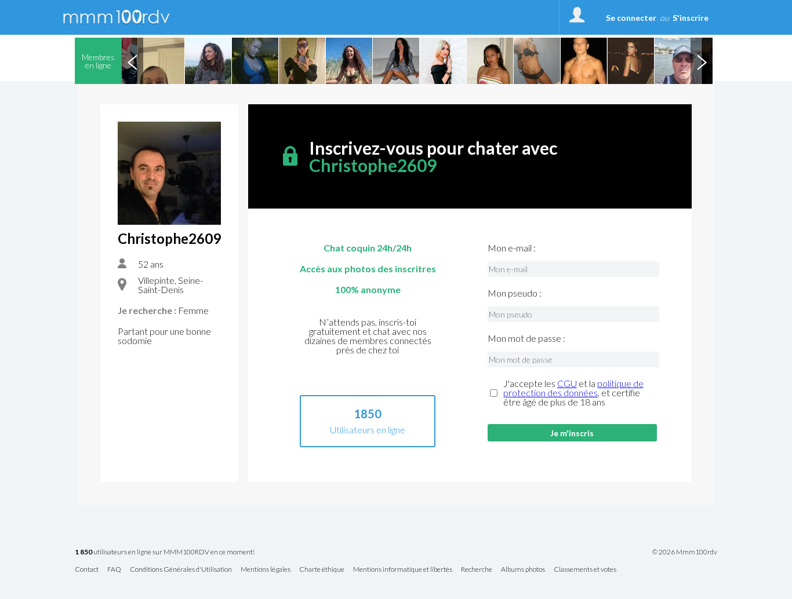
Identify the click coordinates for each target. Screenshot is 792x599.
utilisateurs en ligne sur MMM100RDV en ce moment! (165, 552)
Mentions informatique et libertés (402, 570)
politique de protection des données (573, 388)
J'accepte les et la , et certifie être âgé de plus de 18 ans (573, 393)
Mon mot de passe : (526, 338)
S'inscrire (691, 18)
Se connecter (631, 18)
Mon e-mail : (512, 248)
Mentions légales (265, 570)
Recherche (476, 570)
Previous (132, 61)
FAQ (114, 570)
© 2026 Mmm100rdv (684, 552)
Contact (87, 570)
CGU (567, 383)
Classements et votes (585, 570)
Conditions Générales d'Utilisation (181, 570)
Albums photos (523, 570)
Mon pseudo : (515, 293)
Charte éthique (321, 570)
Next (702, 61)
